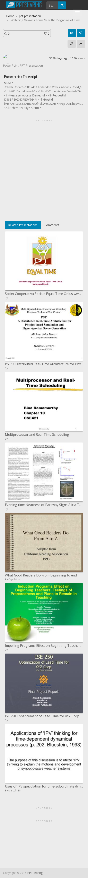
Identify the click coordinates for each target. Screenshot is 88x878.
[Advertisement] (44, 168)
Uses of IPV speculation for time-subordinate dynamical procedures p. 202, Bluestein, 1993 (44, 786)
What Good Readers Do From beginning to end (41, 575)
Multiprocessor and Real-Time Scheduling (37, 434)
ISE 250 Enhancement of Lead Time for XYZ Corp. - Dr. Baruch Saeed (44, 716)
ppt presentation (30, 16)
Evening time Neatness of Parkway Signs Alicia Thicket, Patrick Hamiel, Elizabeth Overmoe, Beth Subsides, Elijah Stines (44, 504)
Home (10, 16)
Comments (51, 225)
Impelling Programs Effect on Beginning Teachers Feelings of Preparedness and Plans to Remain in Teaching (44, 645)
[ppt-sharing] (24, 4)
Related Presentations (22, 225)
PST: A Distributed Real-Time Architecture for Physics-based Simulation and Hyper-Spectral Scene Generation (44, 364)
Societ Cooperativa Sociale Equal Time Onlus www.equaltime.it (44, 293)
